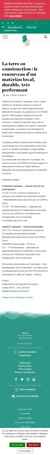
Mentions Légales (25, 418)
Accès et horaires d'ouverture (27, 354)
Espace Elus (31, 27)
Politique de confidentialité (25, 422)
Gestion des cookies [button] (25, 409)
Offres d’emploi (25, 369)
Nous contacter (27, 389)
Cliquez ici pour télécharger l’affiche (17, 297)
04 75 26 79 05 (27, 344)
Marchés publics (25, 366)
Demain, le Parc (10, 30)
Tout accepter (17, 445)
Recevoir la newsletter (27, 396)
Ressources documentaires (25, 372)
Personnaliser (25, 451)
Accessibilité (25, 414)
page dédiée (15, 16)
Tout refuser (34, 445)
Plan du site (25, 427)
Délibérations (25, 363)
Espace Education (15, 27)
